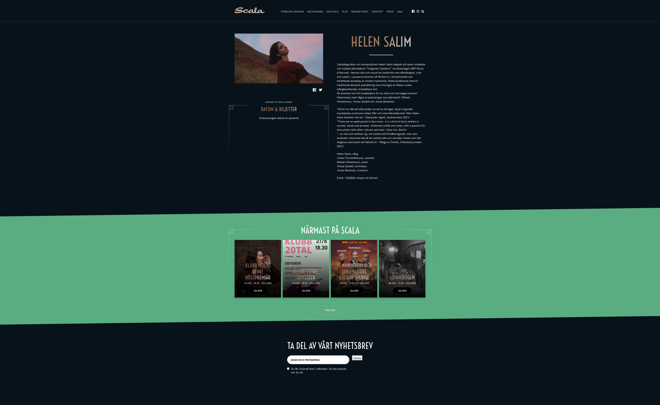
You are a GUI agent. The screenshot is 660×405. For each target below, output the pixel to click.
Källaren (266, 283)
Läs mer (258, 290)
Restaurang (315, 11)
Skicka (357, 358)
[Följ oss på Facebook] (413, 11)
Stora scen (363, 283)
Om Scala (333, 11)
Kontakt (377, 11)
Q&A (400, 11)
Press (390, 11)
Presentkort (359, 11)
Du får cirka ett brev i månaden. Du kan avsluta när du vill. (318, 370)
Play (345, 11)
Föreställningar (292, 11)
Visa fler (330, 310)
